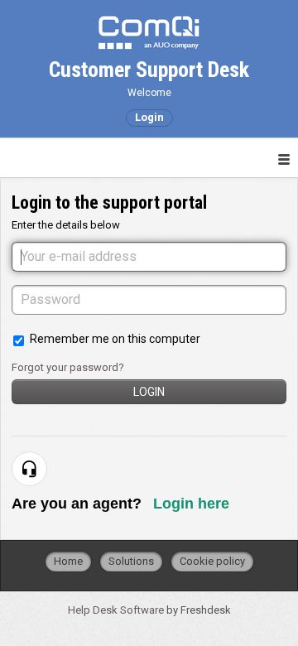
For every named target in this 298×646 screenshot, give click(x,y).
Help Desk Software (117, 610)
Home (68, 561)
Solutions (131, 561)
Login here (191, 503)
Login (149, 391)
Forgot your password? (68, 367)
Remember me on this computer (115, 338)
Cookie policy (212, 561)
